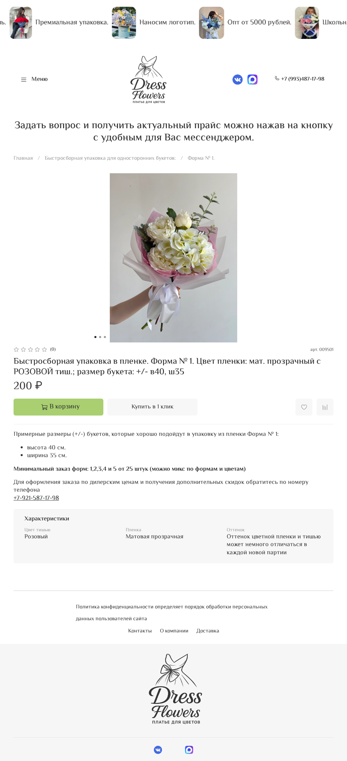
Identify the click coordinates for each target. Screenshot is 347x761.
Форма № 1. (201, 158)
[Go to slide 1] (96, 337)
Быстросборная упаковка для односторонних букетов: (110, 158)
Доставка (208, 631)
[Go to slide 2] (100, 337)
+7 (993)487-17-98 (302, 79)
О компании (174, 631)
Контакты (140, 631)
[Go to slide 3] (105, 337)
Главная (23, 158)
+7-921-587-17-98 (36, 498)
